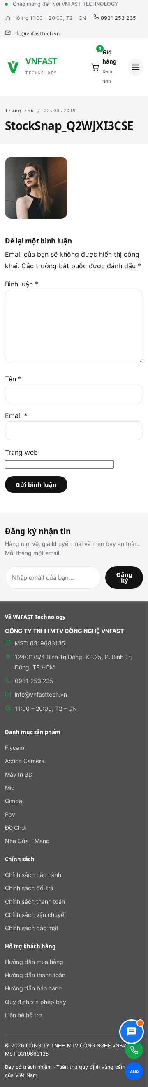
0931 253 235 (117, 18)
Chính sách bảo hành (33, 874)
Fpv (10, 814)
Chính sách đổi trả (29, 887)
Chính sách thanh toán (35, 901)
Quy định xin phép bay (35, 1001)
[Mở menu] (135, 67)
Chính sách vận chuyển (36, 914)
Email (16, 415)
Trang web (21, 452)
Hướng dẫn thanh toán (35, 974)
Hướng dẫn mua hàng (34, 961)
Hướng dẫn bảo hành (33, 988)
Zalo (134, 1071)
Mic (9, 787)
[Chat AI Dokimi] (131, 1031)
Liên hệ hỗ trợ (23, 1014)
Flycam (14, 747)
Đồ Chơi (15, 827)
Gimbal (14, 800)
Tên (13, 379)
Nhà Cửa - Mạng (27, 840)
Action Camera (24, 760)
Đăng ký (124, 577)
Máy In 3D (18, 774)
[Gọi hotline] (134, 1050)
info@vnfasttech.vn (35, 34)
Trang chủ (19, 110)
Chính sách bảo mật (31, 927)
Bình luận (21, 284)
